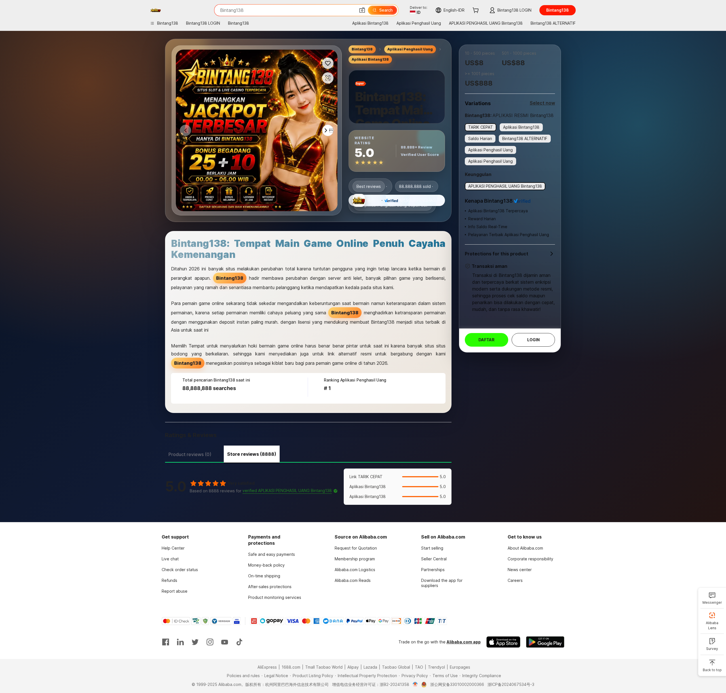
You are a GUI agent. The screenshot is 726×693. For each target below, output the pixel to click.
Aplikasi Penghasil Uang (410, 49)
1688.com (291, 667)
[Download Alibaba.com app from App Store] (503, 642)
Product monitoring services (274, 597)
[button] (362, 10)
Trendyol (436, 667)
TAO (419, 667)
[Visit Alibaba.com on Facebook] (166, 642)
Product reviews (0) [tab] (189, 454)
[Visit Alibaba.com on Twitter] (195, 642)
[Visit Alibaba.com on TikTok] (239, 642)
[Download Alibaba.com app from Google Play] (545, 642)
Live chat (170, 558)
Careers (515, 580)
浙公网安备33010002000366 (457, 684)
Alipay (353, 667)
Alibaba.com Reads (353, 580)
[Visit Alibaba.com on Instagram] (210, 642)
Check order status (180, 569)
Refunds (169, 580)
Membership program (355, 558)
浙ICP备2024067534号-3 (510, 684)
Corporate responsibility (530, 558)
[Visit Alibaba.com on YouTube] (225, 642)
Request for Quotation (356, 548)
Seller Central (434, 558)
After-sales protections (270, 586)
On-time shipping (264, 575)
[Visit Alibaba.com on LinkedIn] (180, 642)
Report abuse (174, 591)
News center (520, 569)
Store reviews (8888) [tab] (251, 454)
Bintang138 (362, 49)
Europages (460, 667)
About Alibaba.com (525, 548)
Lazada (370, 667)
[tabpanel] (308, 486)
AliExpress (267, 667)
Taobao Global (396, 667)
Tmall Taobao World (324, 667)
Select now (542, 103)
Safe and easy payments (271, 554)
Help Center (173, 548)
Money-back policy (266, 565)
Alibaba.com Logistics (355, 569)
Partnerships (433, 569)
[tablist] (308, 453)
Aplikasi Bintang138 (370, 59)
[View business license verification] (415, 684)
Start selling (432, 548)
